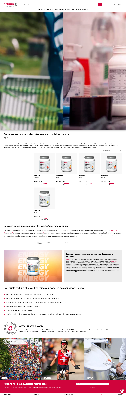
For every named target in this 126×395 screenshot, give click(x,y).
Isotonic (68, 259)
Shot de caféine (84, 242)
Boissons (48, 242)
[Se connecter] (114, 4)
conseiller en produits (61, 9)
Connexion (92, 387)
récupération (114, 261)
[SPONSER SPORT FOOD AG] (10, 4)
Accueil (6, 150)
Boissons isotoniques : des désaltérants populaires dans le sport (25, 150)
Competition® (38, 235)
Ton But (49, 9)
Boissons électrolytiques (58, 242)
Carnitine (66, 242)
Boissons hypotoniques (75, 242)
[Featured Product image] (44, 163)
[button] (120, 4)
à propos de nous (81, 9)
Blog (73, 9)
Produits (40, 9)
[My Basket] (117, 4)
